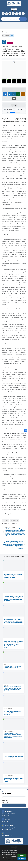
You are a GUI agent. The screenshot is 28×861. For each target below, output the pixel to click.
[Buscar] (23, 19)
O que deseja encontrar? (7, 16)
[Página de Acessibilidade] (23, 13)
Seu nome (4, 795)
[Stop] (15, 105)
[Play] (12, 105)
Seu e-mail (5, 800)
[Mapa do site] (19, 13)
